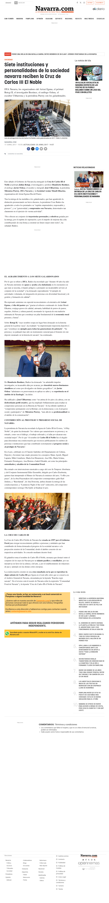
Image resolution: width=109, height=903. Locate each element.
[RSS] (94, 860)
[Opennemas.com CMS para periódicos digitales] (89, 865)
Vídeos (42, 880)
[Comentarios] (45, 148)
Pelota (25, 880)
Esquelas (101, 19)
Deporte (58, 19)
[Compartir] (28, 148)
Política (9, 863)
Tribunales (10, 868)
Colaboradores (27, 860)
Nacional (69, 19)
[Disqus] (71, 763)
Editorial (9, 880)
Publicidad (61, 863)
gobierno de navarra (15, 154)
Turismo (61, 886)
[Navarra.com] (54, 8)
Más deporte (43, 865)
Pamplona (30, 19)
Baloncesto (26, 877)
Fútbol (25, 874)
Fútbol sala (43, 863)
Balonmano (43, 860)
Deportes (25, 872)
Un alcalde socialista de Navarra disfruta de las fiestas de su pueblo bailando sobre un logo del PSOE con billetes (88, 87)
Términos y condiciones (66, 724)
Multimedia (89, 19)
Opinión (40, 19)
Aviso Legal (62, 877)
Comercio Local (43, 601)
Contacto (61, 859)
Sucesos (9, 865)
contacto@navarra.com (21, 611)
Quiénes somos (63, 856)
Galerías (42, 878)
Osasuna (49, 19)
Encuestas (26, 865)
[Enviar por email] (41, 148)
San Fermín (9, 19)
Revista (78, 19)
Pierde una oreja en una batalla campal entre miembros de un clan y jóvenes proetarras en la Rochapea (54, 54)
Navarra (19, 19)
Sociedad (9, 871)
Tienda (60, 889)
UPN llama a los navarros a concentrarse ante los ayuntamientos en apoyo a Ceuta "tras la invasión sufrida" (90, 650)
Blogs (25, 863)
